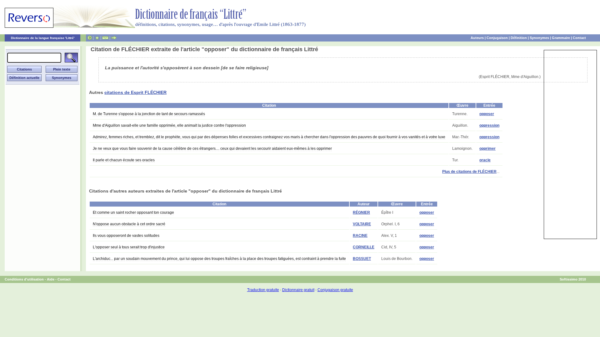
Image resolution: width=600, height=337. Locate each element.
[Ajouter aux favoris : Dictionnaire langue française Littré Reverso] (97, 38)
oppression (489, 125)
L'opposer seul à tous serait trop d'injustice (129, 247)
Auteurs (477, 38)
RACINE (360, 235)
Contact (579, 38)
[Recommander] (114, 38)
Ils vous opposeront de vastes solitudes (126, 235)
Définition (519, 38)
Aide (50, 279)
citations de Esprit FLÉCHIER (135, 92)
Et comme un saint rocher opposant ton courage (133, 212)
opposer (486, 114)
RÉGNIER (361, 212)
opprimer (487, 148)
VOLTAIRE (362, 224)
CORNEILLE (363, 247)
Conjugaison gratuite (335, 290)
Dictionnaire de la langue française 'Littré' (42, 38)
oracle (485, 160)
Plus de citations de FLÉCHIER (469, 171)
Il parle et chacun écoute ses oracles (124, 160)
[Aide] (90, 38)
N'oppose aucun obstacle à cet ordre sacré (129, 224)
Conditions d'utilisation (24, 279)
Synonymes (539, 38)
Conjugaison (497, 38)
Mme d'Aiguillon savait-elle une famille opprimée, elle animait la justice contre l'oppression (169, 125)
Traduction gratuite (263, 290)
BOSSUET (362, 258)
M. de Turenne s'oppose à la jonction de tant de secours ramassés (149, 114)
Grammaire (561, 38)
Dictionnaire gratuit (298, 290)
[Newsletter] (105, 38)
